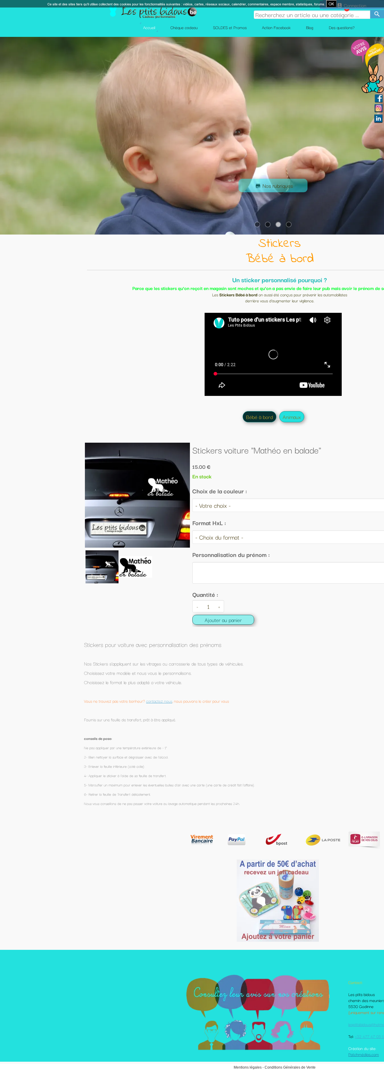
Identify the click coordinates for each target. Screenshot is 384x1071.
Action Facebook (276, 27)
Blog (309, 27)
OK (331, 3)
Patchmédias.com (363, 1054)
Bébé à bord (259, 417)
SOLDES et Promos (230, 27)
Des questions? (342, 27)
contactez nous (159, 701)
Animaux (292, 417)
